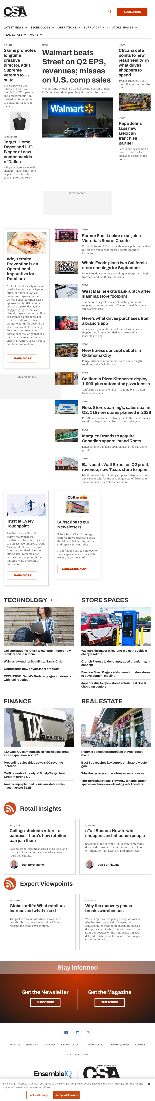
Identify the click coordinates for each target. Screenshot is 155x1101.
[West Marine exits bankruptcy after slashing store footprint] (66, 297)
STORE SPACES (105, 600)
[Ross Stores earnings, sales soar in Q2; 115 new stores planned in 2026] (66, 411)
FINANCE (18, 701)
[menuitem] (17, 27)
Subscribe (132, 11)
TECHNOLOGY (26, 600)
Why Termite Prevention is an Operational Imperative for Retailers (22, 269)
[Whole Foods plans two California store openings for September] (66, 270)
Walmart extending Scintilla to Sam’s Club (33, 661)
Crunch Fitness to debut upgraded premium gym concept (115, 663)
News (85, 229)
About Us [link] (15, 1044)
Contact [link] (140, 1044)
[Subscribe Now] (77, 505)
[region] (77, 1089)
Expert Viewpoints (46, 883)
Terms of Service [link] (94, 1044)
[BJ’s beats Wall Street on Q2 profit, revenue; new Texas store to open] (66, 470)
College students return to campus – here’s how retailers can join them (37, 652)
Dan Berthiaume (33, 864)
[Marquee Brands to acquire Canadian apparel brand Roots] (66, 440)
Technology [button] (40, 27)
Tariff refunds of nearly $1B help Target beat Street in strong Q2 (34, 775)
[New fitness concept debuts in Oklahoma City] (66, 354)
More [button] (34, 34)
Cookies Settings (77, 1054)
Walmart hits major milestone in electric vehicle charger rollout (114, 652)
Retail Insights (40, 808)
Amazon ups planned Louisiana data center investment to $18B (34, 786)
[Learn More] (26, 243)
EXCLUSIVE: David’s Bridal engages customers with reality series (37, 678)
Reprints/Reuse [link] (119, 1044)
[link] (66, 1033)
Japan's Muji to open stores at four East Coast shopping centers (113, 684)
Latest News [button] (13, 27)
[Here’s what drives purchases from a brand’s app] (66, 327)
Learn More (22, 358)
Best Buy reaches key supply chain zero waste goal (114, 764)
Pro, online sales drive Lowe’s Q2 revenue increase (33, 764)
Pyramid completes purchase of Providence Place (112, 753)
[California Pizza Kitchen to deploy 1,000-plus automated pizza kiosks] (66, 383)
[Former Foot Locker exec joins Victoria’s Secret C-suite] (66, 242)
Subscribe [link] (32, 1044)
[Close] (149, 1084)
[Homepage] (15, 12)
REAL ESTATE (102, 701)
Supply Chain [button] (94, 27)
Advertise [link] (49, 1044)
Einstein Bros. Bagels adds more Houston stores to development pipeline (115, 674)
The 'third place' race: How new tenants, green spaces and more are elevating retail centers (113, 782)
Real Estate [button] (13, 34)
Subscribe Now (74, 568)
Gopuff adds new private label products (32, 668)
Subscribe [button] (45, 1002)
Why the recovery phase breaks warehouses (112, 773)
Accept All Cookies (66, 1095)
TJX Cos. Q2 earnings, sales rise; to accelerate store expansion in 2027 (36, 753)
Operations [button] (67, 27)
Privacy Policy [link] (69, 1044)
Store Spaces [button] (122, 27)
